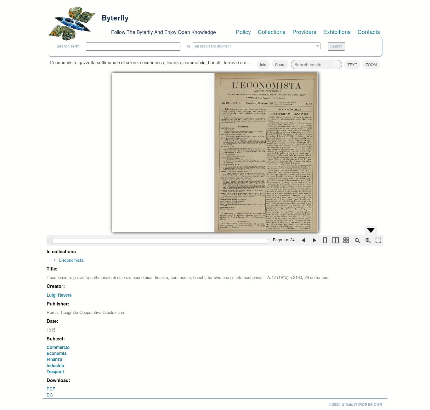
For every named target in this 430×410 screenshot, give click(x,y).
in (188, 46)
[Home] (71, 23)
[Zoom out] (356, 240)
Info (263, 64)
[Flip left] (303, 240)
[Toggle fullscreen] (378, 240)
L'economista (71, 260)
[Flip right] (313, 240)
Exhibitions (337, 31)
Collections (272, 31)
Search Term (68, 46)
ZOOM (371, 64)
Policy (243, 31)
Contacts (369, 31)
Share (280, 64)
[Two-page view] (335, 240)
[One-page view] (324, 240)
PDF (51, 389)
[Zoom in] (367, 240)
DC (50, 395)
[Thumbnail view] (346, 240)
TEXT (352, 64)
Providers (304, 31)
